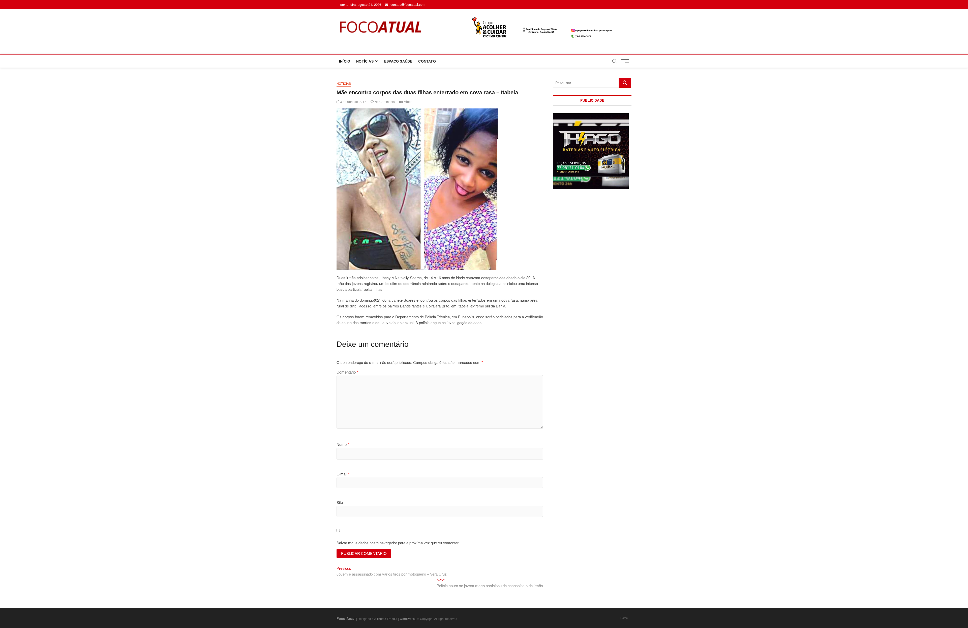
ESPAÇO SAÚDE (398, 61)
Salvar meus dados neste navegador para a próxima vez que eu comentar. (398, 542)
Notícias (344, 83)
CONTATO (427, 61)
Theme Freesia (387, 618)
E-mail (343, 473)
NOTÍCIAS (365, 61)
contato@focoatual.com (407, 4)
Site (340, 502)
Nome (343, 444)
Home (624, 618)
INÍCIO (344, 61)
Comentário (347, 372)
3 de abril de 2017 (352, 102)
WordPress (407, 618)
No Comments (384, 102)
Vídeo (408, 102)
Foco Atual (346, 618)
